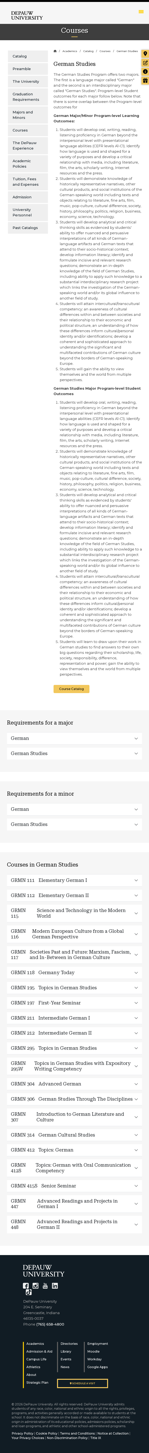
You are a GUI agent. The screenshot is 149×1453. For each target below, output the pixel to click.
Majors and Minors (23, 115)
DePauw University (27, 15)
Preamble (22, 69)
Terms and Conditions (77, 1433)
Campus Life (36, 1359)
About (31, 1375)
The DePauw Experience (25, 146)
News (65, 1367)
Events (66, 1359)
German (20, 738)
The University (26, 81)
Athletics (33, 1367)
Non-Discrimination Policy (67, 1438)
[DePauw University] (44, 1271)
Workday (94, 1359)
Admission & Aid (39, 1351)
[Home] (55, 51)
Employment (97, 1344)
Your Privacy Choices (28, 1438)
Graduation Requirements (26, 97)
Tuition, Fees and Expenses (26, 182)
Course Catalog (71, 689)
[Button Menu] (141, 11)
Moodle (93, 1351)
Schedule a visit (83, 1383)
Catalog (20, 56)
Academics (69, 51)
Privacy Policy (22, 1433)
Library (66, 1351)
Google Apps (97, 1367)
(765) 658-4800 (50, 1324)
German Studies (29, 753)
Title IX (95, 1438)
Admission (22, 197)
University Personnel (22, 212)
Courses (20, 130)
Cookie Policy (46, 1433)
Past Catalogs (25, 228)
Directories (69, 1344)
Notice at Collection (113, 1433)
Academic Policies (22, 164)
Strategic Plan (37, 1382)
